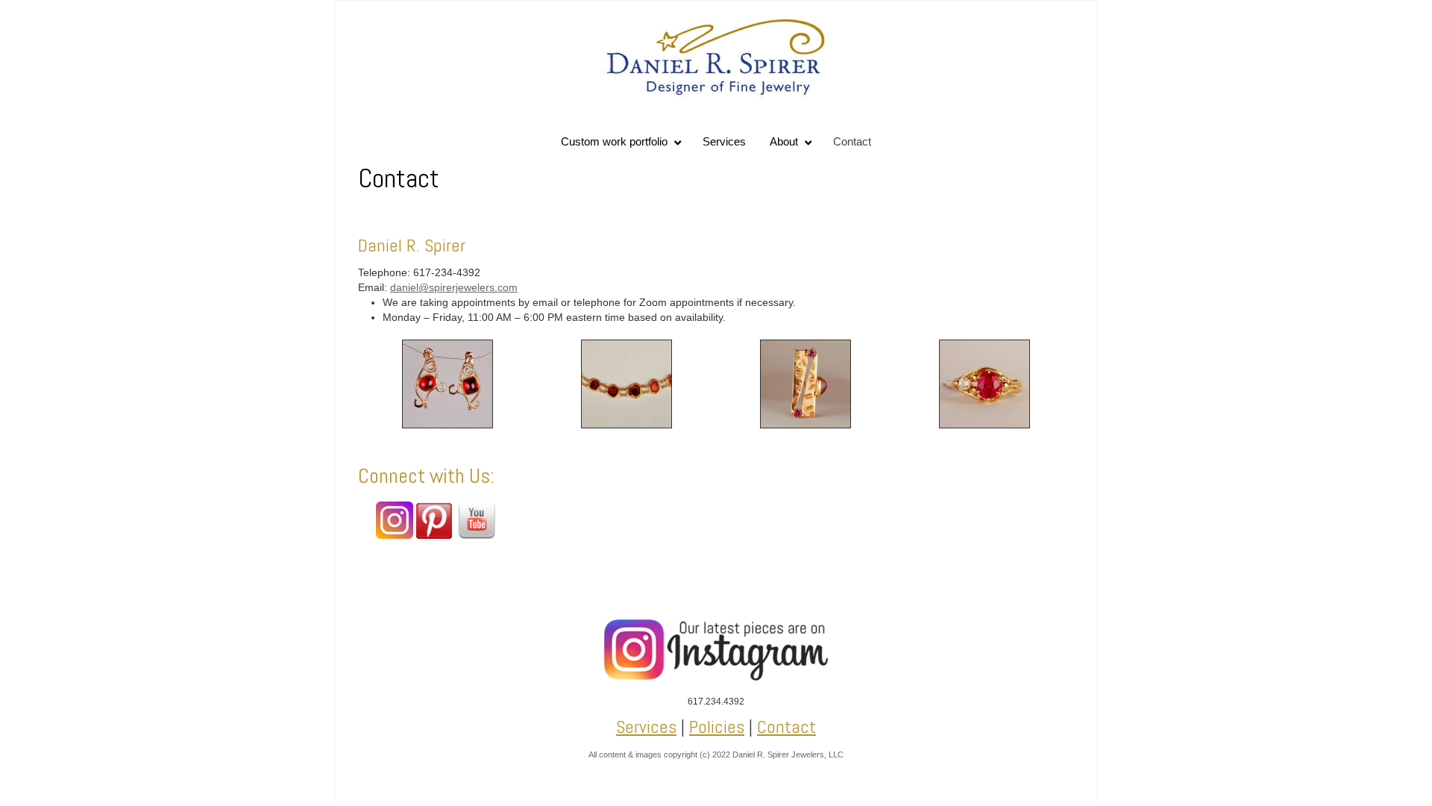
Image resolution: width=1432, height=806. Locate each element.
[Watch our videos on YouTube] (476, 535)
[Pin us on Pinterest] (434, 535)
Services (646, 726)
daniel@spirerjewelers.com (454, 287)
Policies (716, 726)
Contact (786, 726)
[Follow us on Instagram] (394, 535)
